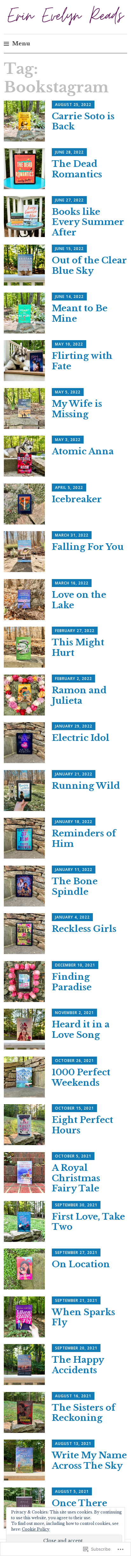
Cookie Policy (36, 1529)
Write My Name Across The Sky (89, 1460)
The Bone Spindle (75, 886)
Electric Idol (80, 738)
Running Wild (86, 786)
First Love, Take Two (88, 1221)
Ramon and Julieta (79, 695)
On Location (81, 1264)
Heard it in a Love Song (81, 1029)
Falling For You (88, 547)
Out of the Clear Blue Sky (89, 265)
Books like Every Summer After (88, 222)
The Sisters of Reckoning (83, 1412)
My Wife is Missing (77, 409)
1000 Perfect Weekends (81, 1077)
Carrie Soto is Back (83, 121)
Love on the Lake (79, 600)
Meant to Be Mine (79, 313)
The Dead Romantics (77, 169)
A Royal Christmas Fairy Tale (76, 1178)
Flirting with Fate (82, 361)
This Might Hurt (78, 647)
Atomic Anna (83, 451)
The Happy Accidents (78, 1365)
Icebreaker (77, 499)
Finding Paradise (72, 982)
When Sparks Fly (83, 1317)
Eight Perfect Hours (82, 1125)
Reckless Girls (84, 929)
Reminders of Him (84, 838)
